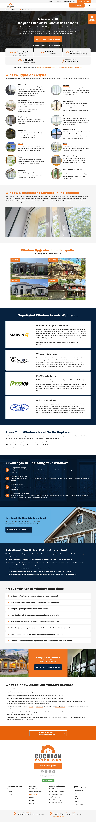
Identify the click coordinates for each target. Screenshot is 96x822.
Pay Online (49, 780)
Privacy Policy (78, 804)
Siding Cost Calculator (57, 791)
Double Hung (68, 129)
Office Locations (27, 9)
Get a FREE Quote (48, 766)
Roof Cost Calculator (56, 789)
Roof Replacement (35, 791)
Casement (67, 101)
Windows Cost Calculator (18, 530)
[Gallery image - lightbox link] (29, 279)
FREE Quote (77, 5)
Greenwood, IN (58, 813)
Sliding (20, 130)
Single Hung (22, 117)
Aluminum (22, 170)
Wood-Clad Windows (71, 169)
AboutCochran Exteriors (81, 787)
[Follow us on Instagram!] (42, 771)
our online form (60, 706)
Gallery (59, 1)
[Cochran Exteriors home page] (10, 5)
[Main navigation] (89, 5)
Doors (31, 803)
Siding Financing (55, 800)
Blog (75, 796)
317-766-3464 (84, 1)
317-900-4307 (69, 813)
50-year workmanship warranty (23, 698)
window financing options (32, 712)
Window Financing (55, 45)
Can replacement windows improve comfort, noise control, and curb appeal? (42, 640)
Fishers (31, 706)
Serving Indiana (10, 9)
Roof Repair (33, 789)
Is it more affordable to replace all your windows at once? (34, 596)
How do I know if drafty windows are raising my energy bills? (35, 615)
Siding (31, 797)
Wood (20, 157)
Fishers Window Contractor (47, 67)
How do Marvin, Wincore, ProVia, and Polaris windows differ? (35, 621)
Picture (66, 86)
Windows (33, 795)
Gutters (32, 800)
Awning (20, 84)
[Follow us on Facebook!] (46, 771)
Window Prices (39, 45)
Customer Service (69, 1)
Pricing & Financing (57, 786)
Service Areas (78, 790)
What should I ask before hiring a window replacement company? (37, 634)
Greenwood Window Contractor (70, 67)
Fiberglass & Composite (72, 156)
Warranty (11, 789)
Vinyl (65, 144)
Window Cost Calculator (58, 794)
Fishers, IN (20, 813)
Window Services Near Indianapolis (47, 733)
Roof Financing (54, 797)
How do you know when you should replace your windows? (35, 602)
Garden (20, 144)
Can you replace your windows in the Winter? (29, 609)
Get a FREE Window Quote (48, 39)
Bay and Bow (23, 100)
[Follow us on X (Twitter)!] (49, 771)
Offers (10, 794)
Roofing (32, 786)
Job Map (77, 799)
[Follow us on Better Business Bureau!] (53, 771)
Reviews (51, 1)
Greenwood (39, 706)
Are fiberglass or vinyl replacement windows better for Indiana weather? (40, 628)
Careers (76, 801)
